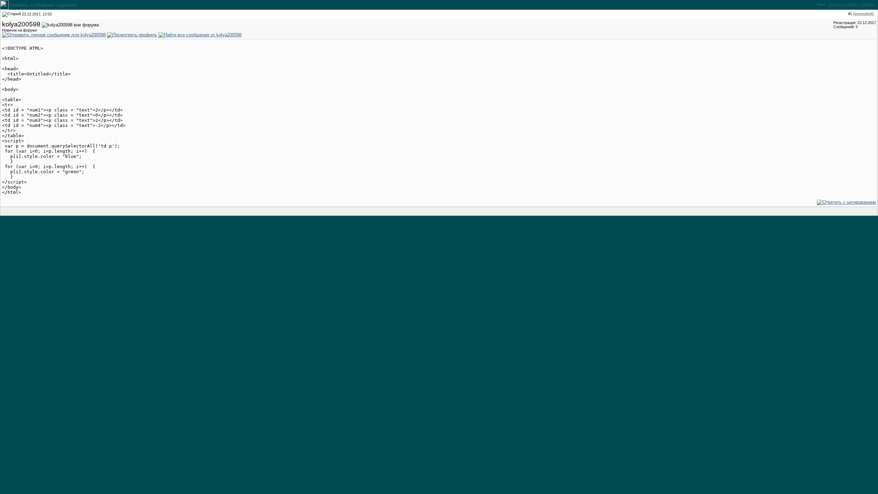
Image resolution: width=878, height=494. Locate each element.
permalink (864, 14)
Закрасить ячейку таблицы (851, 4)
